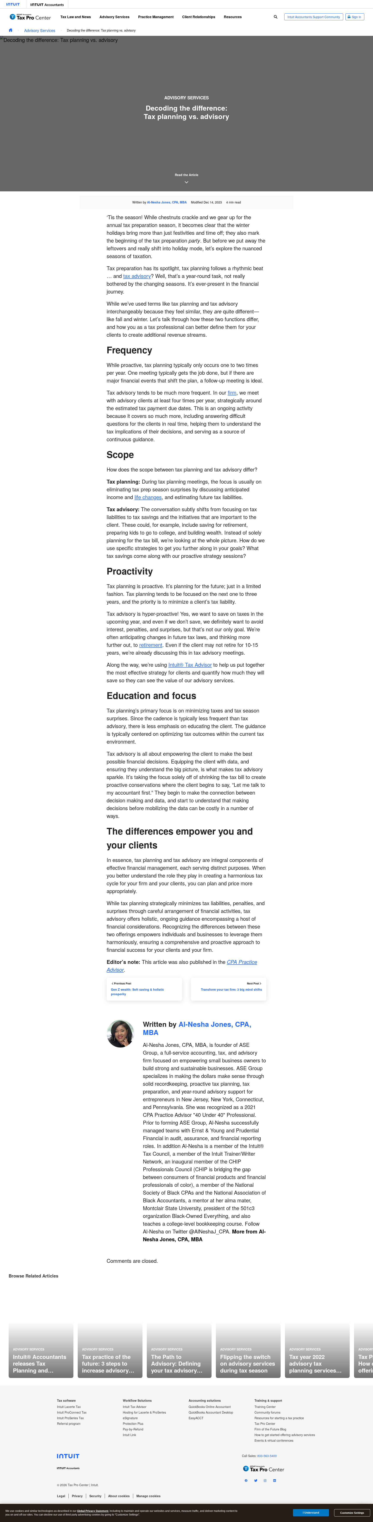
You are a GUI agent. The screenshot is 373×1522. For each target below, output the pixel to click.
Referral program (69, 1423)
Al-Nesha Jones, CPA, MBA (167, 202)
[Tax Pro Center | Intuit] (11, 30)
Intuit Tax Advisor (134, 1407)
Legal (61, 1496)
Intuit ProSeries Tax (70, 1418)
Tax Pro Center (264, 1423)
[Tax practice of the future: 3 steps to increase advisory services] (110, 1331)
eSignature (130, 1418)
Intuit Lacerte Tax (69, 1407)
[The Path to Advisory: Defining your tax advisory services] (179, 1331)
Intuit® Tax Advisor (190, 664)
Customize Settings (352, 1512)
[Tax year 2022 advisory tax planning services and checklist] (317, 1331)
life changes (148, 497)
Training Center (265, 1407)
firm (232, 392)
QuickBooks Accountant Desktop (211, 1412)
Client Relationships (198, 16)
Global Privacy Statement (92, 1510)
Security (95, 1496)
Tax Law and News (75, 16)
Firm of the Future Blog (270, 1429)
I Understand (311, 1512)
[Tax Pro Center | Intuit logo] (30, 17)
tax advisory (137, 275)
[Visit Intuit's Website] (13, 4)
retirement (150, 644)
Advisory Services (115, 16)
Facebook (246, 1481)
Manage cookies (148, 1496)
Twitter (255, 1481)
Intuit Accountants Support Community (314, 17)
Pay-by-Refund (133, 1429)
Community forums (267, 1412)
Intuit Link (129, 1435)
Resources (233, 16)
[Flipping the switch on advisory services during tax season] (248, 1331)
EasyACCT (196, 1418)
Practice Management (156, 16)
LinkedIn (274, 1481)
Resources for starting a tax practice (279, 1418)
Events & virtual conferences (273, 1440)
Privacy (77, 1496)
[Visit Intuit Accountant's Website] (47, 4)
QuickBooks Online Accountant (210, 1407)
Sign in (356, 17)
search (275, 16)
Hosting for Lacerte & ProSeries (144, 1412)
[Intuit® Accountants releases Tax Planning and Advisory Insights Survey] (41, 1331)
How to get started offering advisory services (284, 1435)
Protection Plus (133, 1423)
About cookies (119, 1496)
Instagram (265, 1481)
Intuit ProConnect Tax (72, 1412)
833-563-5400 (267, 1456)
